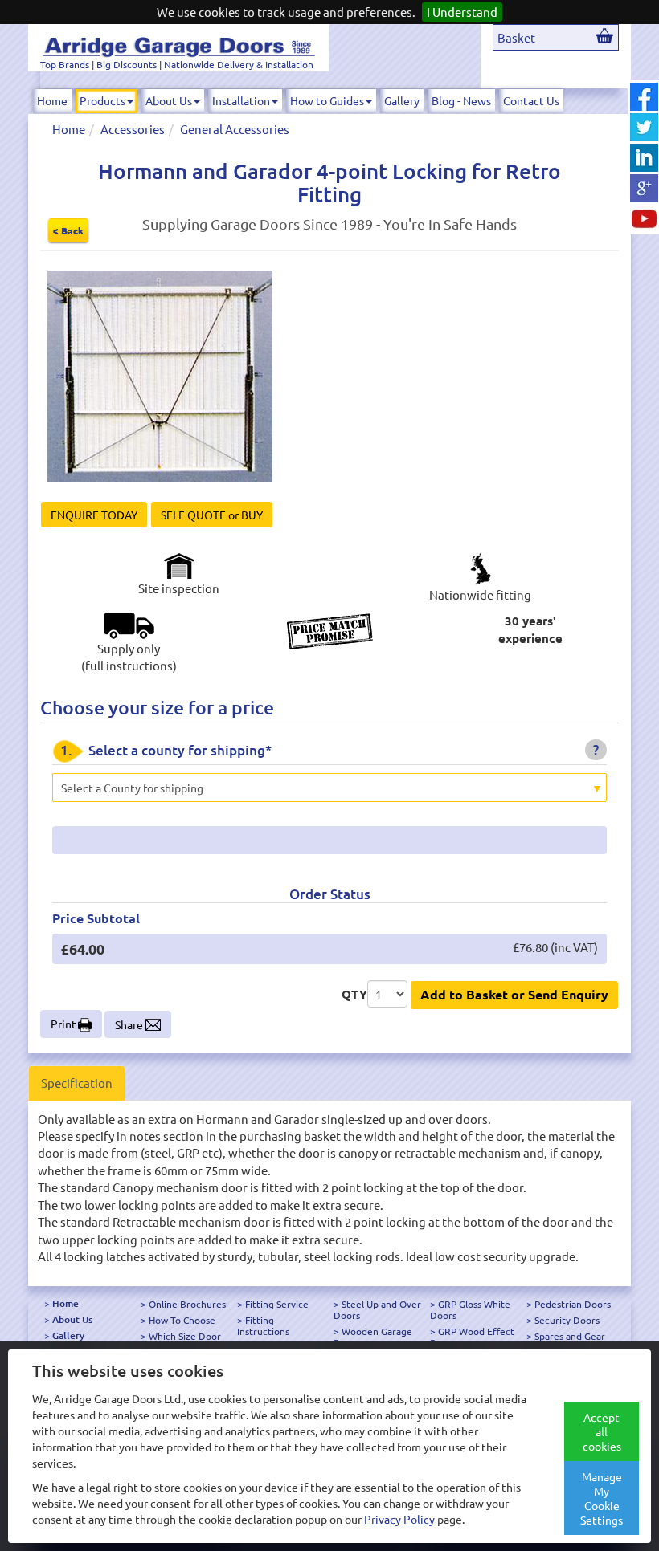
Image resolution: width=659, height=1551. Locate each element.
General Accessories (234, 128)
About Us (168, 100)
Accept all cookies (602, 1431)
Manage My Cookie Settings (601, 1498)
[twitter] (644, 127)
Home (52, 100)
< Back (68, 230)
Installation (241, 100)
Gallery (402, 100)
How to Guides (327, 100)
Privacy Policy (400, 1519)
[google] (644, 188)
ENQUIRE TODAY (94, 514)
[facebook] (644, 97)
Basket (516, 37)
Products (102, 100)
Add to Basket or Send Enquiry (514, 994)
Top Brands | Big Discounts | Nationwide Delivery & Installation (176, 64)
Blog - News (461, 100)
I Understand (462, 11)
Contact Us (531, 100)
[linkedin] (644, 158)
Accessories (132, 128)
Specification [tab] (77, 1082)
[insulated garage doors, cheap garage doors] (178, 44)
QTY (354, 994)
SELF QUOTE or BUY (212, 514)
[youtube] (644, 219)
